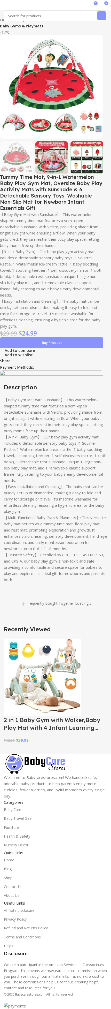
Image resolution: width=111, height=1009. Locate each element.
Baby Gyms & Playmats (21, 25)
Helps (8, 945)
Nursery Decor (16, 845)
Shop (8, 877)
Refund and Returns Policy (26, 927)
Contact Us (13, 886)
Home (9, 860)
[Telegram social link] (38, 360)
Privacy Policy (15, 919)
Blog (8, 868)
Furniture (11, 827)
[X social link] (20, 360)
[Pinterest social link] (26, 360)
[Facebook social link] (15, 360)
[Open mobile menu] (6, 5)
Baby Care (12, 809)
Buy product (52, 342)
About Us (11, 895)
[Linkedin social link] (32, 360)
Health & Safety (17, 836)
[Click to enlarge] (9, 129)
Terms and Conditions (22, 937)
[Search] (101, 15)
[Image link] (35, 763)
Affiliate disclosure (19, 910)
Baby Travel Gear (18, 818)
